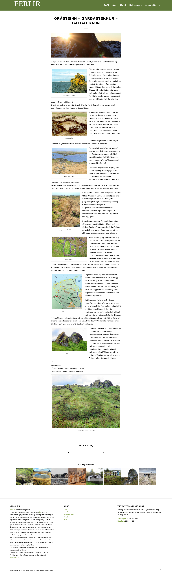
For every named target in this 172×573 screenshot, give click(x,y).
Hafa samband (68, 514)
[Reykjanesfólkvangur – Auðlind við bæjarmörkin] (42, 476)
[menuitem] (107, 5)
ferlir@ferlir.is (14, 557)
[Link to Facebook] (160, 570)
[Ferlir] (27, 5)
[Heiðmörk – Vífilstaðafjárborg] (24, 476)
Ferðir (66, 509)
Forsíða (66, 512)
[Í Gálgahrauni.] (86, 45)
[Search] (159, 5)
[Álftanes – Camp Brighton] (147, 476)
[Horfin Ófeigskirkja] (129, 476)
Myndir (66, 517)
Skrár (65, 519)
